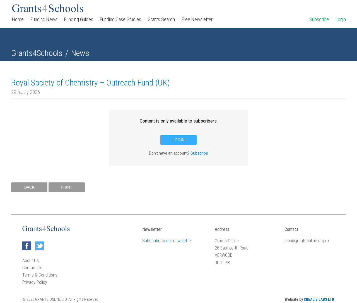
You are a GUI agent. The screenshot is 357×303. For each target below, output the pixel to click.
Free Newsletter (197, 19)
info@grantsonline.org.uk (306, 240)
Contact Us (32, 267)
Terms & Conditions (39, 275)
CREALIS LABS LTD (319, 299)
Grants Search (161, 19)
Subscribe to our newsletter (167, 240)
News (80, 53)
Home (18, 19)
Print (67, 187)
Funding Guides (78, 19)
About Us (30, 260)
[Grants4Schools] (47, 8)
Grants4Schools (36, 53)
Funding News (43, 19)
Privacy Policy (34, 282)
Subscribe (319, 19)
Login (341, 19)
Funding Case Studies (120, 19)
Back (29, 187)
